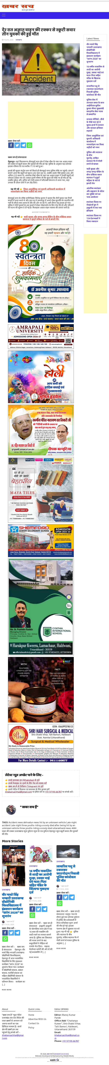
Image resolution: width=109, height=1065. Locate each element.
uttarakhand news (62, 828)
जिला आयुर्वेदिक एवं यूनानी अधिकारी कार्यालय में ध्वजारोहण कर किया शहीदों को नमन (95, 141)
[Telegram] (23, 145)
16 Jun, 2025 (8, 40)
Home (31, 1014)
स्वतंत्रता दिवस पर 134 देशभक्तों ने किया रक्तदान (94, 218)
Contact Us (33, 1023)
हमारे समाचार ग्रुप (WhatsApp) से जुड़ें (23, 780)
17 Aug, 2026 (9, 924)
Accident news (16, 822)
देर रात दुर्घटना (43, 831)
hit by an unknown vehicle (52, 822)
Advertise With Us (37, 1019)
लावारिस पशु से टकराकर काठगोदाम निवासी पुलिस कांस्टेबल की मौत (67, 873)
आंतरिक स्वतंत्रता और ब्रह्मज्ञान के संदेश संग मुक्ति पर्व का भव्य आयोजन (95, 192)
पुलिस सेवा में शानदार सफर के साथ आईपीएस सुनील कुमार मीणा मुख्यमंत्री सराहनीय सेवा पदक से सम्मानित (95, 107)
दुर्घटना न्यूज (32, 831)
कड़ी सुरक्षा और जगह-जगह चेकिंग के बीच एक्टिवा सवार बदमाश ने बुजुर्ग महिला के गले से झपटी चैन (95, 176)
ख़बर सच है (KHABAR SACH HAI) (58, 1054)
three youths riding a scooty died (36, 828)
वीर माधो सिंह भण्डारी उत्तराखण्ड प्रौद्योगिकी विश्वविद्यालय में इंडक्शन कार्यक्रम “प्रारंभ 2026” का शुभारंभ (13, 905)
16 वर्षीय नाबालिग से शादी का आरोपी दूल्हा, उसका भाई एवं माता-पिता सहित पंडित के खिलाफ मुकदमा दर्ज (40, 882)
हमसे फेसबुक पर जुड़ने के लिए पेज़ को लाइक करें (27, 783)
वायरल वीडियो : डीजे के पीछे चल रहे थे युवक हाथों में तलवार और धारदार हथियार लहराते (95, 125)
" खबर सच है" (29, 807)
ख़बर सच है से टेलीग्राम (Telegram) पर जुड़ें (25, 786)
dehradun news (31, 822)
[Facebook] (11, 145)
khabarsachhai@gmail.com (18, 791)
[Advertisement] (41, 120)
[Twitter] (17, 145)
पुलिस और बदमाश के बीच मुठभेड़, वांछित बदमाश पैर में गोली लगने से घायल (94, 158)
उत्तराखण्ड (19, 40)
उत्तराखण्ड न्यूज (21, 831)
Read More (7, 990)
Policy (31, 1027)
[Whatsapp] (29, 145)
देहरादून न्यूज (54, 831)
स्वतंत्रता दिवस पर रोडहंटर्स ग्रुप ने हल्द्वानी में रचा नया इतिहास (94, 206)
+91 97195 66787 (53, 791)
